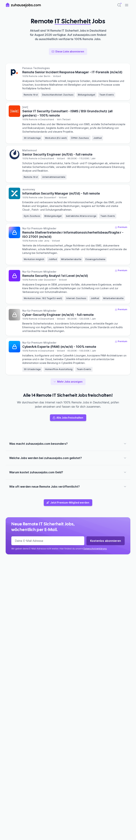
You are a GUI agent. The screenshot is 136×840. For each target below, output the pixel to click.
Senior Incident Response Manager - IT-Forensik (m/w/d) (72, 72)
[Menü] (126, 5)
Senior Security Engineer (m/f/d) (57, 154)
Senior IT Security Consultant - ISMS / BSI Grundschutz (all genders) (67, 113)
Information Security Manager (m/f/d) (61, 193)
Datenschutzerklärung (95, 548)
